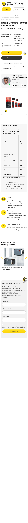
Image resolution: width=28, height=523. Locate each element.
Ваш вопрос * (6, 316)
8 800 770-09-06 (16, 82)
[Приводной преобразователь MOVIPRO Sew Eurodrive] (14, 259)
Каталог (6, 9)
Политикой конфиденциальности (17, 327)
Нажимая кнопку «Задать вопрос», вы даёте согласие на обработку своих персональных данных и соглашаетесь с (13, 326)
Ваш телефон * (7, 308)
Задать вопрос (14, 331)
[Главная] (7, 3)
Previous (3, 257)
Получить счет (12, 52)
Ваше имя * (6, 301)
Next (26, 257)
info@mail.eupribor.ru (17, 81)
